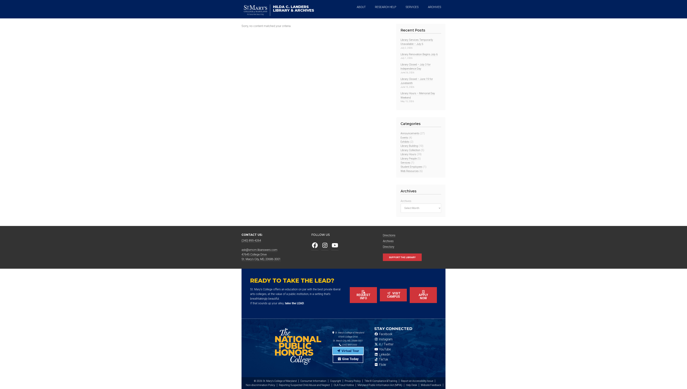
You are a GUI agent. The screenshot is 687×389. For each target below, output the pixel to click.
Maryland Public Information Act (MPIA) (380, 385)
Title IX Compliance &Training (380, 381)
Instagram (385, 339)
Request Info (363, 296)
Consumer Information (313, 381)
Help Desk (411, 385)
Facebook (385, 334)
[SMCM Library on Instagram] (324, 245)
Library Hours (408, 154)
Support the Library (402, 257)
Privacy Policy (353, 381)
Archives (406, 201)
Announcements (410, 133)
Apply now (423, 296)
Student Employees (411, 166)
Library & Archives (293, 9)
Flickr (382, 364)
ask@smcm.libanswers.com (259, 250)
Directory (388, 246)
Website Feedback (431, 385)
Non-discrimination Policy (260, 385)
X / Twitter (385, 344)
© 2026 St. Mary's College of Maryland (275, 381)
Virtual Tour (350, 351)
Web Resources (410, 171)
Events (404, 137)
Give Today (350, 359)
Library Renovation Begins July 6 (419, 54)
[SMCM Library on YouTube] (334, 245)
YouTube (384, 349)
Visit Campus (394, 295)
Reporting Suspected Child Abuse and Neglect (304, 385)
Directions (389, 235)
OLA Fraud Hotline (344, 385)
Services (405, 162)
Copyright (335, 381)
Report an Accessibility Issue (417, 381)
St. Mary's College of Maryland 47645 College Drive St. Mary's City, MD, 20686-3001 (348, 336)
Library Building (409, 145)
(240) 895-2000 (349, 344)
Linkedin (384, 354)
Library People (409, 158)
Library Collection (410, 150)
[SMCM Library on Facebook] (314, 245)
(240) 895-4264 (251, 240)
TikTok (383, 359)
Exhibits (405, 141)
